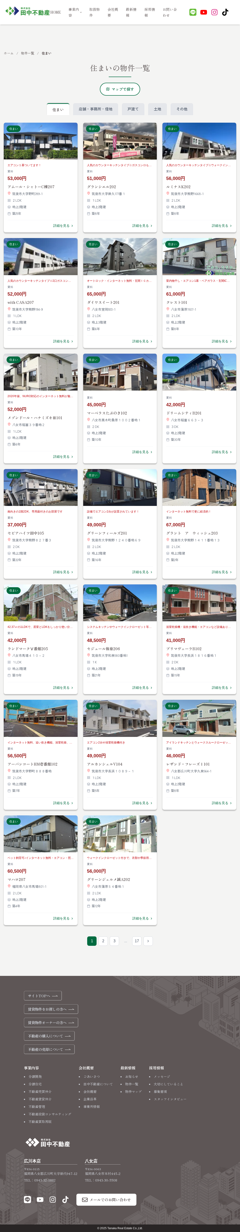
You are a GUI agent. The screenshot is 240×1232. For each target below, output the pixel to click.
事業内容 (73, 12)
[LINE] (192, 13)
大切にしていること (168, 1084)
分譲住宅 (35, 1084)
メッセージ (162, 1076)
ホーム (9, 53)
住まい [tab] (58, 109)
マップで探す (123, 89)
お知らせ (131, 1076)
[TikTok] (225, 13)
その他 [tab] (182, 109)
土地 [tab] (157, 109)
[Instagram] (214, 13)
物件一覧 (27, 53)
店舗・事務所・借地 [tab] (95, 109)
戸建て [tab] (133, 109)
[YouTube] (203, 13)
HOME (55, 12)
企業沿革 (90, 1099)
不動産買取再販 (40, 1121)
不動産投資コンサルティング (50, 1114)
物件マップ (133, 1091)
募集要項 (160, 1091)
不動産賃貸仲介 (40, 1099)
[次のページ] (148, 941)
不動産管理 (37, 1106)
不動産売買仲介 (40, 1091)
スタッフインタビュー (170, 1099)
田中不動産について (98, 1084)
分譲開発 (35, 1076)
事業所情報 (91, 1106)
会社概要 (90, 1091)
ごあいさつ (91, 1076)
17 (137, 941)
